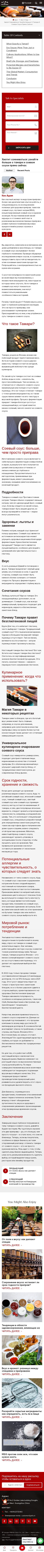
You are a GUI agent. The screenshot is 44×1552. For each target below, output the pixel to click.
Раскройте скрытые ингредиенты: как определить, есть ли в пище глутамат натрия (22, 1412)
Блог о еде (24, 20)
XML (3, 1535)
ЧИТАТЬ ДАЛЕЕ (11, 1245)
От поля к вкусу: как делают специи (18, 1240)
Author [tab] (9, 170)
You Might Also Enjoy (16, 83)
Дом (16, 20)
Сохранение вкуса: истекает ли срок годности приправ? (20, 1283)
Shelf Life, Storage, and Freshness (22, 61)
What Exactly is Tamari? (17, 44)
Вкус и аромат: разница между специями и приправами (20, 1369)
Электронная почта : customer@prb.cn (20, 1516)
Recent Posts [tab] (23, 170)
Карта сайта (35, 1532)
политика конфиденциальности (18, 1535)
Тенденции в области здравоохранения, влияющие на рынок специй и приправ (21, 1326)
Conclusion (11, 79)
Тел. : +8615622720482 (13, 1512)
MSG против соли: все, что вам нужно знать (20, 1455)
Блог (27, 1532)
